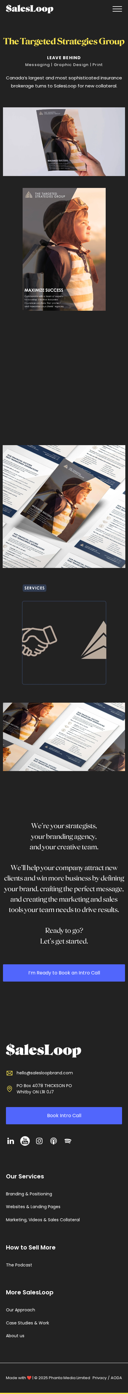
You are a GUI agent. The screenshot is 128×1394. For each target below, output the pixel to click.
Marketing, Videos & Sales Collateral (43, 1220)
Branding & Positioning (29, 1194)
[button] (116, 9)
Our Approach (20, 1310)
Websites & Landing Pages (33, 1207)
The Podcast (19, 1265)
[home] (30, 9)
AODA (116, 1378)
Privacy (100, 1378)
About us (15, 1336)
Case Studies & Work (27, 1323)
